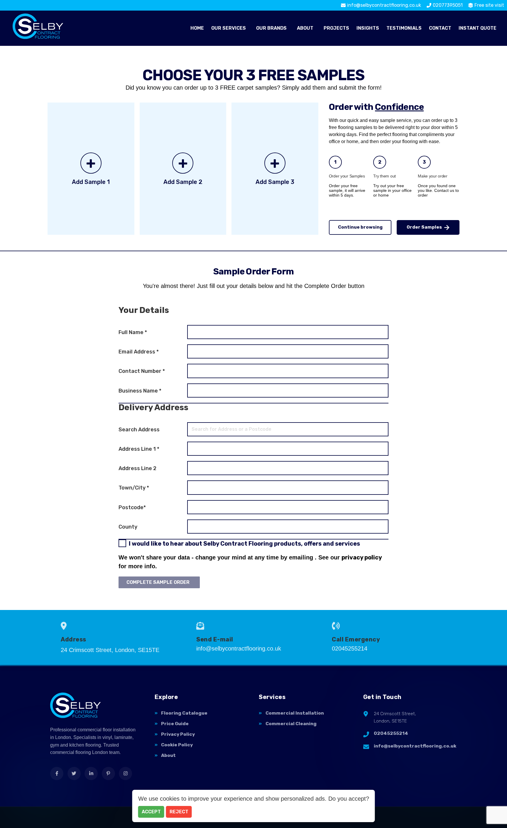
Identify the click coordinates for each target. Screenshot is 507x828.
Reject (179, 811)
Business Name (140, 390)
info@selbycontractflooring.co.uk (415, 746)
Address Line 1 (139, 449)
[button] (230, 28)
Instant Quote (477, 28)
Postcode (132, 507)
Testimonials (404, 28)
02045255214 (391, 733)
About (305, 28)
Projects (336, 28)
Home (197, 28)
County (128, 526)
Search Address (139, 429)
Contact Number (142, 371)
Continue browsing (360, 227)
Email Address (139, 351)
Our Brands (271, 28)
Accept (151, 811)
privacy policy (362, 557)
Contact (440, 28)
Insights (367, 28)
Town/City (134, 487)
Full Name (133, 332)
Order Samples (424, 227)
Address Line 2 (137, 468)
